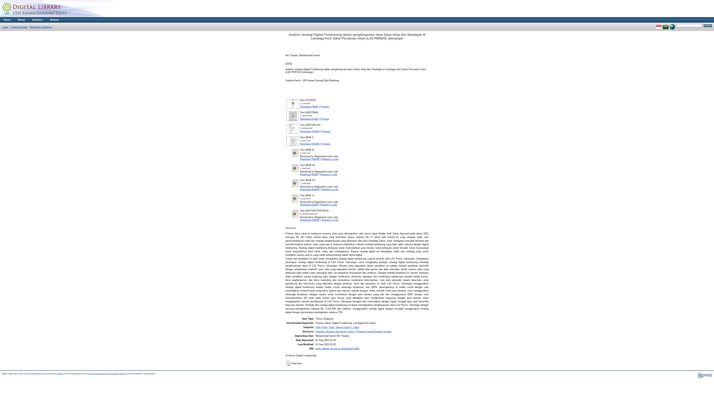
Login (5, 27)
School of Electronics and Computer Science (107, 374)
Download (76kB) (309, 106)
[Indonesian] (659, 25)
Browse (54, 19)
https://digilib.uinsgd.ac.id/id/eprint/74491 (338, 348)
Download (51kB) (309, 119)
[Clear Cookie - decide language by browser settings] (672, 25)
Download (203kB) (310, 143)
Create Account (19, 27)
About (21, 19)
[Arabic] (666, 25)
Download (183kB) (310, 220)
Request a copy (330, 159)
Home (7, 19)
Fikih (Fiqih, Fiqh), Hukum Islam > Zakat (337, 327)
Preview (324, 106)
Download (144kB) (310, 131)
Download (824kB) (310, 189)
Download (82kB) (309, 174)
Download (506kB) (310, 159)
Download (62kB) (309, 204)
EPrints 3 (61, 374)
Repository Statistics (41, 27)
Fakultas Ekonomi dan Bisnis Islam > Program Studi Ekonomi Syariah (353, 331)
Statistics (37, 19)
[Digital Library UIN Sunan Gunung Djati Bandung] (34, 16)
